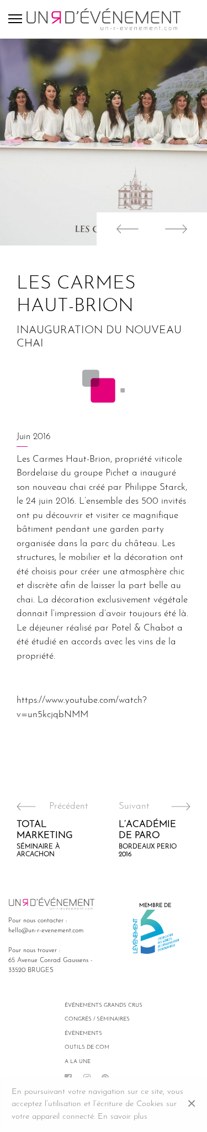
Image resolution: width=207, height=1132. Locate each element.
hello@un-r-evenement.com (45, 930)
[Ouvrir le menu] (16, 19)
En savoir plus (122, 1117)
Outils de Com (87, 1047)
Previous (124, 228)
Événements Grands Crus (103, 1005)
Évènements (83, 1033)
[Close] (191, 1105)
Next (179, 228)
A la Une (78, 1062)
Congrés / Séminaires (97, 1019)
